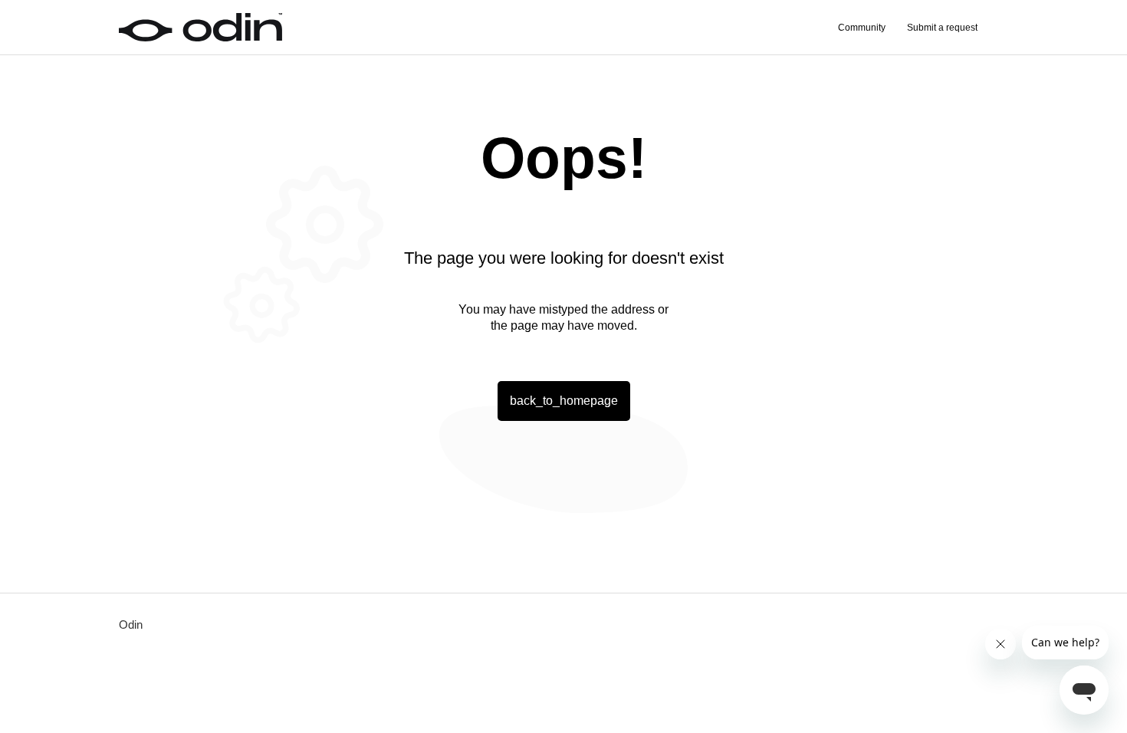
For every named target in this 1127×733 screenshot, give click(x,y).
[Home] (200, 27)
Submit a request (942, 27)
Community (862, 27)
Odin (131, 624)
